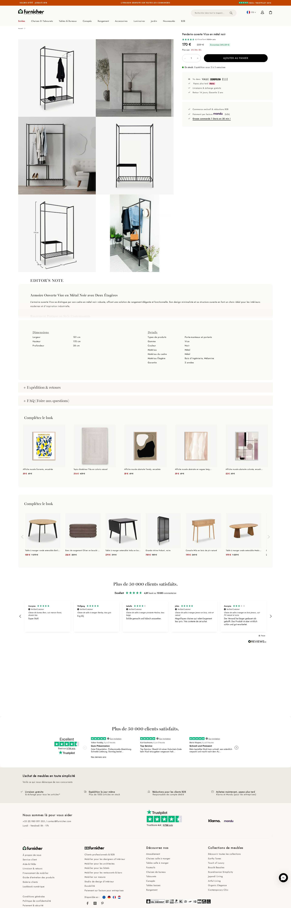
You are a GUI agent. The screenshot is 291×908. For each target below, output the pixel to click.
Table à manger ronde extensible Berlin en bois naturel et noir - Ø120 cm (42, 550)
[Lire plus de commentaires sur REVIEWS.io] (257, 641)
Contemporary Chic (218, 889)
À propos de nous (32, 855)
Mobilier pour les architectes (100, 863)
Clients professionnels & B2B (100, 854)
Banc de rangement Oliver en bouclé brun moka (83, 550)
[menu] (145, 21)
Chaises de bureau (156, 871)
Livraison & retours (32, 868)
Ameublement (153, 853)
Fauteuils (150, 867)
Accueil (20, 28)
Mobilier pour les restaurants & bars (103, 872)
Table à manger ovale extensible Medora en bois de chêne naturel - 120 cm (243, 550)
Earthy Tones (214, 858)
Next (269, 538)
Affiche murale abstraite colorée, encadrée (244, 469)
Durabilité (90, 885)
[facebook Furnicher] (88, 903)
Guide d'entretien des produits (39, 877)
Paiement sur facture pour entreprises (104, 890)
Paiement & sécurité (33, 905)
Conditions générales (34, 896)
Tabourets (151, 876)
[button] (251, 12)
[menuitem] (23, 21)
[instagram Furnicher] (95, 903)
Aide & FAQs (29, 864)
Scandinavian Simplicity (220, 871)
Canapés (150, 880)
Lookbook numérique (33, 886)
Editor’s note (47, 280)
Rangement (151, 889)
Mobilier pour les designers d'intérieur (105, 859)
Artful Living (214, 880)
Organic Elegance (217, 885)
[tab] (145, 21)
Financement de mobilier (35, 873)
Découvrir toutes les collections (224, 853)
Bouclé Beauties (216, 867)
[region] (145, 616)
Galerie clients (30, 881)
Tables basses (153, 885)
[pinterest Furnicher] (103, 903)
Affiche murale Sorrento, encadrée (38, 469)
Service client (30, 859)
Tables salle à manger (157, 862)
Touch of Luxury (216, 862)
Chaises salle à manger (158, 858)
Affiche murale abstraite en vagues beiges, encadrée (193, 469)
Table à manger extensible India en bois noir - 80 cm (123, 550)
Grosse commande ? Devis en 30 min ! (212, 118)
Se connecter (263, 12)
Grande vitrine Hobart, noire (158, 550)
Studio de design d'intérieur (99, 881)
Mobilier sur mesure (95, 876)
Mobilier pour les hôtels (97, 868)
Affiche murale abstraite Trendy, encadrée (142, 469)
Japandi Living (215, 876)
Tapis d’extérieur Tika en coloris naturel (91, 469)
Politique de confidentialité (37, 900)
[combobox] (213, 13)
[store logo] (31, 12)
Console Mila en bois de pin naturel (201, 550)
